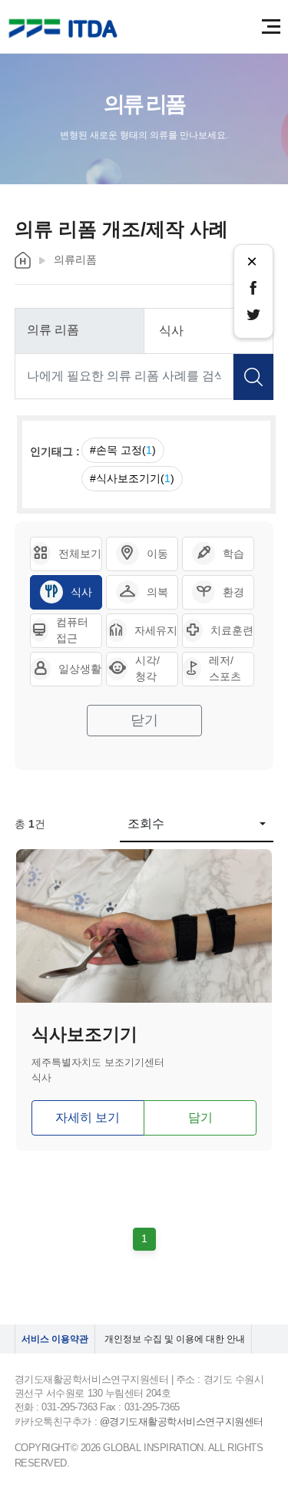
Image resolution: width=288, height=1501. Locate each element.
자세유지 (155, 630)
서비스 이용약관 (55, 1339)
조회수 (145, 823)
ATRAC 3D (65, 29)
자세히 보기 (87, 1117)
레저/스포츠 (225, 668)
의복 (157, 592)
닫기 (144, 720)
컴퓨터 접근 (72, 630)
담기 (200, 1117)
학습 (233, 553)
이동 (157, 553)
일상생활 (79, 669)
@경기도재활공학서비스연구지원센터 (181, 1421)
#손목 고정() (123, 450)
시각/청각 (147, 668)
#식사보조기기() (132, 478)
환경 (233, 592)
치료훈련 (231, 630)
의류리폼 (75, 259)
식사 (81, 592)
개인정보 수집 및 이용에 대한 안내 (174, 1339)
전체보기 (79, 553)
